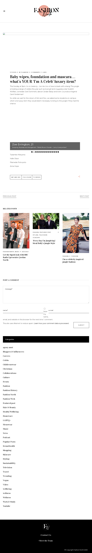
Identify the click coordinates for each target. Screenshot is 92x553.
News (17, 251)
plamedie (25, 72)
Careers (6, 356)
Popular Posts (9, 442)
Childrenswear (9, 364)
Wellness (7, 497)
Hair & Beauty (9, 407)
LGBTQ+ (7, 420)
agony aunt (8, 347)
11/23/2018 (74, 256)
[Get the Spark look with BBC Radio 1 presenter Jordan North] (16, 230)
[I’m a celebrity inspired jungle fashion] (76, 233)
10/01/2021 (25, 251)
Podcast (6, 437)
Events (6, 381)
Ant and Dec (16, 177)
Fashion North (8, 251)
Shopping (7, 450)
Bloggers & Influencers (13, 351)
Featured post (45, 232)
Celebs (6, 360)
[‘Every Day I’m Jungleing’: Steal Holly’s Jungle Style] (46, 221)
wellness (7, 493)
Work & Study (9, 502)
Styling (35, 235)
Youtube (6, 506)
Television (43, 235)
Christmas (7, 369)
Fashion (36, 232)
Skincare (7, 454)
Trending (7, 476)
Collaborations (9, 373)
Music (5, 429)
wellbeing (7, 489)
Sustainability (9, 463)
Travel (6, 472)
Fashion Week (9, 399)
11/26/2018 (36, 237)
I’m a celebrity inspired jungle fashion (73, 260)
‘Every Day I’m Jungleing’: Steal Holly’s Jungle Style (44, 242)
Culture (6, 377)
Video (5, 484)
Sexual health (9, 446)
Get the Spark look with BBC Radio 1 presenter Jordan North (15, 257)
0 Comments (35, 72)
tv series (36, 177)
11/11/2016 (13, 72)
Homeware (8, 416)
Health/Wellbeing (11, 411)
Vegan (6, 480)
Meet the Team (46, 540)
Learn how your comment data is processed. (51, 323)
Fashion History (10, 390)
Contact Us (46, 535)
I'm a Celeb (27, 177)
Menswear (7, 424)
